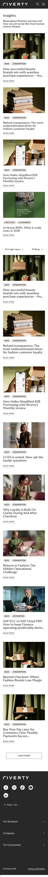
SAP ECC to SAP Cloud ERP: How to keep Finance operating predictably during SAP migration (23, 625)
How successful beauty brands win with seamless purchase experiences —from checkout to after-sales (23, 72)
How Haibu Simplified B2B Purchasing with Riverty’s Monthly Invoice (20, 178)
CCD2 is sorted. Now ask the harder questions (23, 459)
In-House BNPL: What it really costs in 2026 (22, 229)
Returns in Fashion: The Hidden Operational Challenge (19, 569)
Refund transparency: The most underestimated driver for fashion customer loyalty (23, 125)
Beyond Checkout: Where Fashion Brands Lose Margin (22, 678)
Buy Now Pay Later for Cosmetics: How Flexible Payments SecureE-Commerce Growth (20, 733)
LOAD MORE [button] (24, 756)
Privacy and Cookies (36, 869)
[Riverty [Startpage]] (15, 4)
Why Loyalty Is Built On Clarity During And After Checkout (20, 513)
